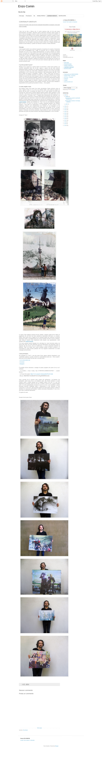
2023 (65, 109)
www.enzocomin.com (25, 360)
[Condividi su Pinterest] (28, 684)
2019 (65, 116)
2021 (65, 113)
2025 (65, 106)
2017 (65, 120)
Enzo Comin (26, 6)
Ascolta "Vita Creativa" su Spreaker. (70, 21)
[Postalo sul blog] (24, 684)
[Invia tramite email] (22, 684)
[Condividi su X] (25, 684)
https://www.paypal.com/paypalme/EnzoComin (42, 374)
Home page (21, 15)
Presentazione (29, 15)
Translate (73, 89)
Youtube (65, 80)
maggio (67, 96)
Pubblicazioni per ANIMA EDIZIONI (71, 74)
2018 (65, 118)
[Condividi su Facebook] (27, 684)
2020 (65, 115)
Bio (34, 15)
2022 (65, 111)
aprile (66, 104)
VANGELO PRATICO (41, 15)
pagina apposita (29, 341)
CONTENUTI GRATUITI (52, 15)
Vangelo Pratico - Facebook (69, 75)
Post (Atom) (25, 730)
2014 (65, 125)
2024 (65, 108)
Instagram (66, 78)
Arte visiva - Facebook (68, 77)
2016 (65, 122)
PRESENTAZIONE (68, 64)
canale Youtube (22, 102)
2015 (65, 123)
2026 (65, 94)
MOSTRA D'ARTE (62, 15)
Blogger (56, 746)
